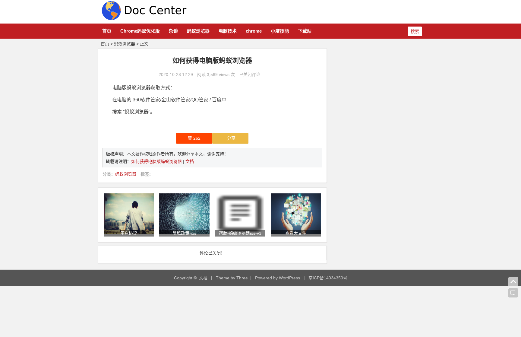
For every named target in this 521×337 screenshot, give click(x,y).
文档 (189, 161)
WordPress (289, 277)
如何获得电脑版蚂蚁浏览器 (157, 161)
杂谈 (173, 30)
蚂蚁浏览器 (198, 30)
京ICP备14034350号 (327, 277)
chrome (254, 30)
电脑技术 (228, 30)
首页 (106, 30)
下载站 (304, 30)
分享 (231, 138)
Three (242, 277)
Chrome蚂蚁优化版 (140, 30)
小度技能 (280, 30)
